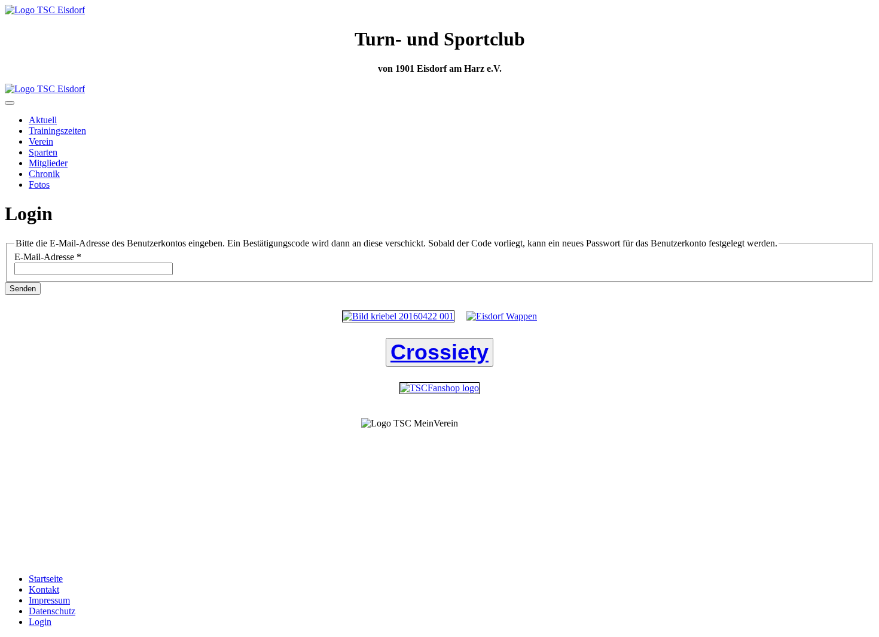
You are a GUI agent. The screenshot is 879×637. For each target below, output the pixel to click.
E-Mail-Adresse (47, 257)
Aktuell (43, 120)
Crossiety (439, 352)
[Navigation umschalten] (9, 103)
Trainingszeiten (57, 131)
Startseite (46, 579)
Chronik (44, 174)
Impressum (49, 600)
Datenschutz (52, 611)
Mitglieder (48, 163)
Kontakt (44, 589)
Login (40, 622)
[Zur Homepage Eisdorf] (501, 316)
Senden (23, 288)
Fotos (39, 184)
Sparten (43, 152)
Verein (41, 141)
